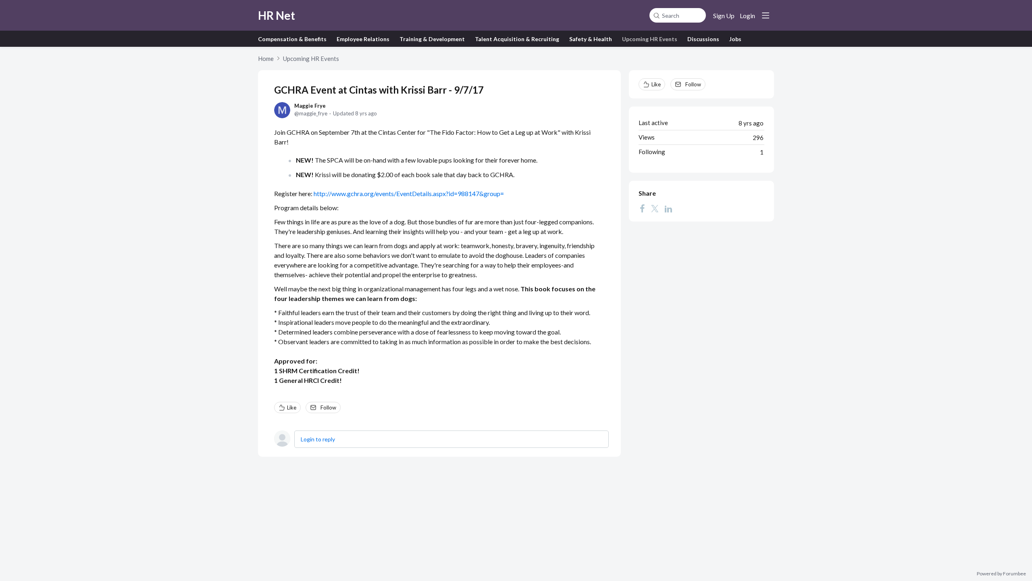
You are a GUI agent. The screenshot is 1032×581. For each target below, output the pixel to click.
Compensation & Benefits (292, 39)
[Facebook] (642, 208)
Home (266, 58)
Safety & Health (590, 39)
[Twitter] (655, 208)
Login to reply (318, 439)
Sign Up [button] (723, 15)
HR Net (276, 15)
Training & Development (432, 39)
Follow (328, 407)
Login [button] (747, 15)
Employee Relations (363, 39)
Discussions (703, 39)
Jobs (735, 39)
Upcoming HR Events (649, 39)
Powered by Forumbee (1001, 574)
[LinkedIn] (668, 208)
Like (291, 407)
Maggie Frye (310, 105)
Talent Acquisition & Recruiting (517, 39)
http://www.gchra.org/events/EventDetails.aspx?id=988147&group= (409, 193)
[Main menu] (765, 15)
